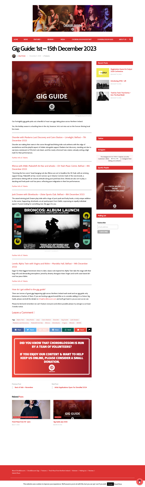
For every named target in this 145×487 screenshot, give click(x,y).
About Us (122, 39)
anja (38, 320)
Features (37, 39)
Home (16, 39)
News (26, 39)
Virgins (64, 323)
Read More (118, 484)
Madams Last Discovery (21, 323)
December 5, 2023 (35, 56)
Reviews (50, 39)
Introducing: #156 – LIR (118, 81)
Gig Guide (64, 320)
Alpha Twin (20, 320)
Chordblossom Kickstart (82, 39)
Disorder (56, 320)
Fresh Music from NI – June (21, 422)
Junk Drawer (75, 320)
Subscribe (101, 223)
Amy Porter (21, 56)
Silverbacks (56, 323)
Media (63, 39)
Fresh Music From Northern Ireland (26, 417)
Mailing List (83, 470)
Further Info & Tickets (20, 158)
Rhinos (47, 323)
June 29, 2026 (58, 424)
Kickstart (74, 470)
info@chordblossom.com (47, 299)
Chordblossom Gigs (105, 39)
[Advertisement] (115, 118)
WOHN (79, 323)
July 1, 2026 (16, 424)
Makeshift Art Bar (37, 323)
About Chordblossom (18, 470)
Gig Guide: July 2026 (60, 422)
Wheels (71, 323)
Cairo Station (46, 320)
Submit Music (16, 473)
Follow (115, 158)
